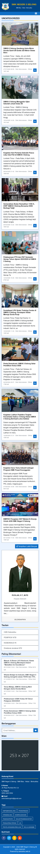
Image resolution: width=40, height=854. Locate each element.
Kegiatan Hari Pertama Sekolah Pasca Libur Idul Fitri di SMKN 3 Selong (18, 153)
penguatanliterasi (9, 823)
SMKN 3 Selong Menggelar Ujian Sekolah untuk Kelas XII (16, 102)
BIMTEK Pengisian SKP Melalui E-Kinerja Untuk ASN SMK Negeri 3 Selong (20, 520)
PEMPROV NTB (10, 637)
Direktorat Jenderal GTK (13, 648)
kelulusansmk (29, 827)
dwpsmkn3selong (9, 811)
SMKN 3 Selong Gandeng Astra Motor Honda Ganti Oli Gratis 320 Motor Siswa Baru (19, 50)
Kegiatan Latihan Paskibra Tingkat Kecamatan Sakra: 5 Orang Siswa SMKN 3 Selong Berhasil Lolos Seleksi (19, 416)
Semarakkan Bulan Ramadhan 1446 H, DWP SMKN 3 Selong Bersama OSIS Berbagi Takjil (18, 206)
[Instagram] (15, 838)
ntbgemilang (7, 815)
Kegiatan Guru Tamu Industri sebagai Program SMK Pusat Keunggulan (18, 469)
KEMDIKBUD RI (10, 643)
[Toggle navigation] (35, 13)
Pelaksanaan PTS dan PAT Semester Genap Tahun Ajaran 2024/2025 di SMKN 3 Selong (19, 259)
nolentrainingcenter (24, 819)
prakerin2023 (23, 811)
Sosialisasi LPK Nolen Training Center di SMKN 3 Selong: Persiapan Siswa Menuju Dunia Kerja (19, 312)
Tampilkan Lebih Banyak (27, 546)
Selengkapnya (20, 619)
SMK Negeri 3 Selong (27, 847)
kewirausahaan (20, 815)
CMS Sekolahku (10, 632)
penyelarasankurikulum (12, 827)
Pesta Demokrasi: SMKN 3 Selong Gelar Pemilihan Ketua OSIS (19, 364)
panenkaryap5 (8, 819)
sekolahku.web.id (24, 851)
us (20, 823)
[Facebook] (4, 838)
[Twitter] (9, 838)
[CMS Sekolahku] (20, 755)
